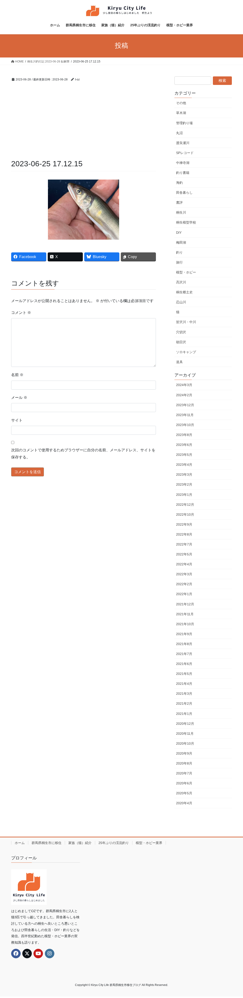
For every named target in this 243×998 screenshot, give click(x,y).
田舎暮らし (184, 192)
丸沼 (179, 133)
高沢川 (181, 282)
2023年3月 (184, 474)
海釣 (179, 183)
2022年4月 (184, 564)
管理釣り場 (184, 123)
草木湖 (181, 113)
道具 (179, 362)
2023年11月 (185, 415)
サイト (17, 420)
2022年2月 (184, 584)
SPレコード (185, 153)
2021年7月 (184, 654)
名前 (17, 375)
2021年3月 (184, 693)
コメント (21, 313)
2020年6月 (184, 783)
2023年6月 (184, 445)
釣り (179, 252)
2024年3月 (184, 385)
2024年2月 (184, 395)
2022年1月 (184, 594)
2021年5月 (184, 674)
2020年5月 (184, 793)
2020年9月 (184, 753)
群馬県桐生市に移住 (46, 843)
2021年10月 (185, 624)
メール (19, 398)
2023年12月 (185, 405)
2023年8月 (184, 435)
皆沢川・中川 (186, 322)
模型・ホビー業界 (149, 843)
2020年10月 (185, 743)
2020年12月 (185, 723)
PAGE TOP (233, 964)
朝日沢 (181, 342)
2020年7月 (184, 773)
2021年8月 (184, 644)
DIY (179, 232)
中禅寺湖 (182, 163)
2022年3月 (184, 574)
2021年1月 (184, 714)
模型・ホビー (186, 272)
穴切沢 (181, 332)
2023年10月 (185, 425)
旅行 (179, 262)
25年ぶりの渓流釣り (113, 843)
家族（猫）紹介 (80, 843)
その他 (181, 103)
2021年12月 (185, 604)
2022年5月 (184, 554)
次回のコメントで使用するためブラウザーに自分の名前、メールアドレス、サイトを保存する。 (83, 453)
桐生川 (181, 212)
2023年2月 (184, 484)
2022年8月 (184, 534)
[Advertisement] (83, 123)
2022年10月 (185, 514)
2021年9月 (184, 634)
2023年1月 (184, 495)
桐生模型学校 (186, 222)
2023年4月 (184, 464)
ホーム (20, 843)
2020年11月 (185, 733)
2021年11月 (185, 614)
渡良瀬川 (182, 143)
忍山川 (181, 302)
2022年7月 (184, 544)
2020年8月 (184, 763)
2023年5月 (184, 455)
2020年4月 (184, 803)
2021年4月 (184, 684)
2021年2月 (184, 703)
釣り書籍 (182, 173)
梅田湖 (181, 242)
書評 (179, 202)
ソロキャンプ (186, 352)
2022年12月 (185, 504)
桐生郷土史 (184, 292)
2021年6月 (184, 664)
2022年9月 (184, 524)
